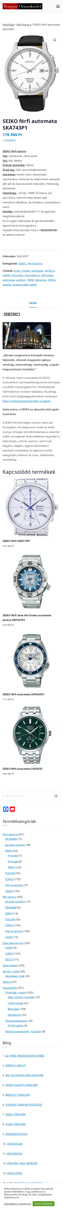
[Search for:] (31, 796)
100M (30, 280)
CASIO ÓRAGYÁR (15, 1124)
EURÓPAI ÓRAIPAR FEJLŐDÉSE (23, 1105)
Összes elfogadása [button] (44, 1203)
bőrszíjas (17, 275)
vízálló (6, 275)
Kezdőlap (8, 24)
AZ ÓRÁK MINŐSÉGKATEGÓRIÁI (24, 1056)
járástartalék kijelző (25, 284)
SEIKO (22, 263)
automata (9, 280)
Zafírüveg (47, 275)
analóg (7, 284)
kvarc (17, 271)
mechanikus (32, 275)
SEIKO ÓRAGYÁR (15, 1114)
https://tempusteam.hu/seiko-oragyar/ (27, 401)
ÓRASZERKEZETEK (16, 1134)
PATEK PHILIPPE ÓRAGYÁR (21, 1085)
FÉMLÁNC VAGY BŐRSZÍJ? (22, 1163)
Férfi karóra (23, 24)
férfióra (49, 271)
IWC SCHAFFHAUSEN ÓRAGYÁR (24, 1075)
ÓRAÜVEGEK (14, 1144)
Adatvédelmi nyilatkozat (17, 1203)
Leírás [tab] (33, 303)
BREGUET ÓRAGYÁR (17, 1095)
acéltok (20, 280)
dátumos (40, 280)
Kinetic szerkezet (32, 271)
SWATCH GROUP (15, 1065)
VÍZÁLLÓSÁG (14, 1173)
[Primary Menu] (57, 6)
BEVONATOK (14, 1153)
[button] (55, 40)
